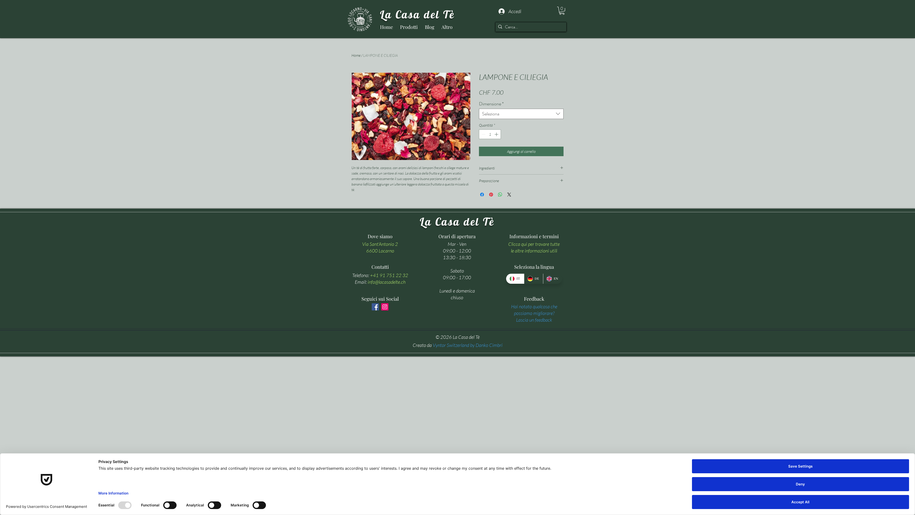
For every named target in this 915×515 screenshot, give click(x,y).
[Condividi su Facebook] (482, 194)
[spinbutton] (489, 134)
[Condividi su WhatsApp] (500, 194)
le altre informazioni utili (534, 251)
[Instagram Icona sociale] (384, 306)
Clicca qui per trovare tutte (534, 244)
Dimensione (491, 104)
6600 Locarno (380, 251)
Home (356, 55)
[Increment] (496, 134)
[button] (562, 11)
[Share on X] (509, 194)
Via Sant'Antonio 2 (380, 244)
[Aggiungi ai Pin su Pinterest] (491, 194)
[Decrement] (483, 134)
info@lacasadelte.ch (387, 282)
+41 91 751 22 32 (389, 275)
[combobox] (521, 114)
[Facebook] (375, 306)
